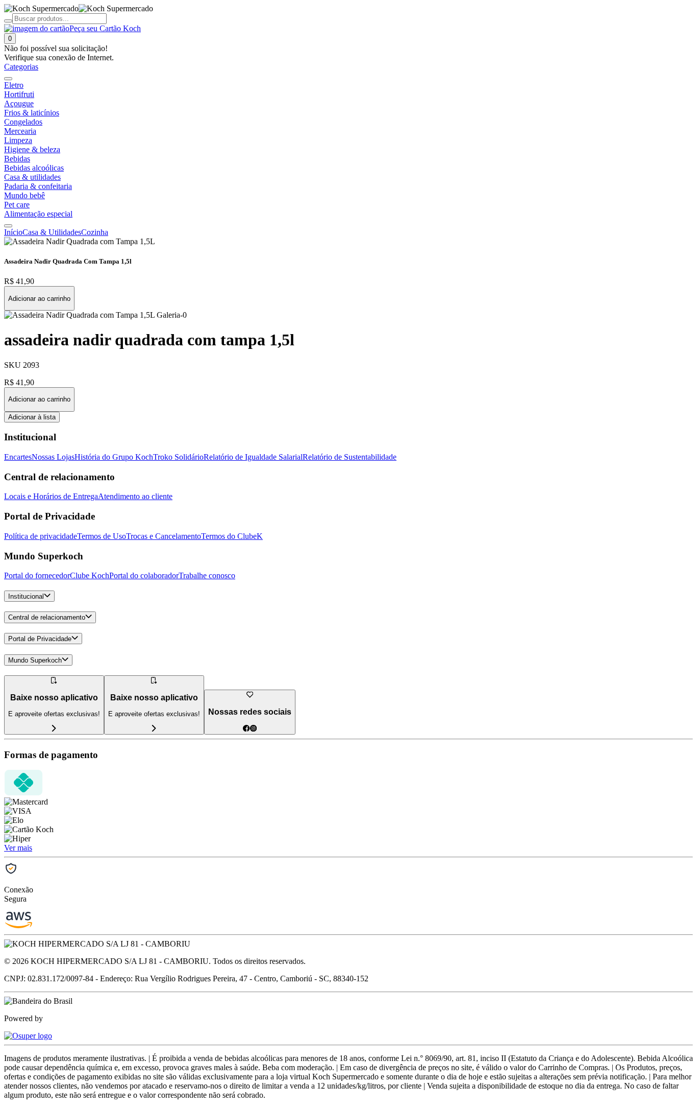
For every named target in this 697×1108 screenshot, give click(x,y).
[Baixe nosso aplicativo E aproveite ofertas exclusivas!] (154, 728)
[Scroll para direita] (8, 225)
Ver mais (18, 847)
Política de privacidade (40, 536)
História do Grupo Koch (113, 457)
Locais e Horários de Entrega (51, 496)
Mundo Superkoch (35, 660)
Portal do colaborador (144, 575)
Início (13, 232)
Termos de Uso (101, 536)
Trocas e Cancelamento (163, 536)
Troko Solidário (178, 457)
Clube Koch (89, 575)
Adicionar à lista (32, 417)
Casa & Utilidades (51, 232)
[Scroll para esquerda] (8, 78)
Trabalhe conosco (207, 575)
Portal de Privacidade (39, 639)
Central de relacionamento (46, 618)
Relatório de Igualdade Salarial (253, 457)
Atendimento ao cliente (135, 496)
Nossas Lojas (53, 457)
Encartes (18, 457)
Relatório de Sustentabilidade (349, 457)
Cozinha (94, 232)
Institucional (26, 596)
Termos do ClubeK (232, 536)
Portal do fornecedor (37, 575)
